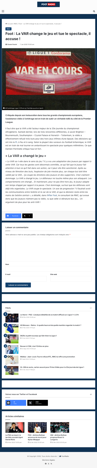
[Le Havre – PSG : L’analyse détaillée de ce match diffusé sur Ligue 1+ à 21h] (11, 318)
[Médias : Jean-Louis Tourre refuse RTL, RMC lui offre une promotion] (11, 360)
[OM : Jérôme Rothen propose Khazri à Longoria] (59, 427)
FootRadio (65, 456)
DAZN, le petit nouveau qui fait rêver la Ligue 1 (38, 336)
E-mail (7, 274)
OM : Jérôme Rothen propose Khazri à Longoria (58, 437)
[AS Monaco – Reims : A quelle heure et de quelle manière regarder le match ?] (11, 328)
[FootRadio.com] (48, 4)
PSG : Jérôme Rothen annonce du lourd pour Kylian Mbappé (37, 437)
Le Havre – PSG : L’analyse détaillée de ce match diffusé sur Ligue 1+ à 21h (49, 315)
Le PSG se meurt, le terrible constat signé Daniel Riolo (14, 437)
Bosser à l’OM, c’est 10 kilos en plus (34, 346)
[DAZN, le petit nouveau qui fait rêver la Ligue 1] (11, 339)
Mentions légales (48, 460)
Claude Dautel (12, 44)
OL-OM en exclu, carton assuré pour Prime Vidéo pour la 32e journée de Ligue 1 (52, 367)
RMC (15, 24)
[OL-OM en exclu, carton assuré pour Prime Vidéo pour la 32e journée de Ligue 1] (11, 370)
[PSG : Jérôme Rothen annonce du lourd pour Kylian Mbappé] (37, 427)
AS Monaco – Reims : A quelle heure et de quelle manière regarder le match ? (50, 325)
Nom (7, 264)
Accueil (10, 24)
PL (16, 142)
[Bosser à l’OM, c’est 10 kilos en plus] (11, 349)
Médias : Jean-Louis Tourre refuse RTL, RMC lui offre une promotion (47, 357)
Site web (53, 274)
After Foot (52, 195)
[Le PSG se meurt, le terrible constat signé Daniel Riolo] (14, 427)
